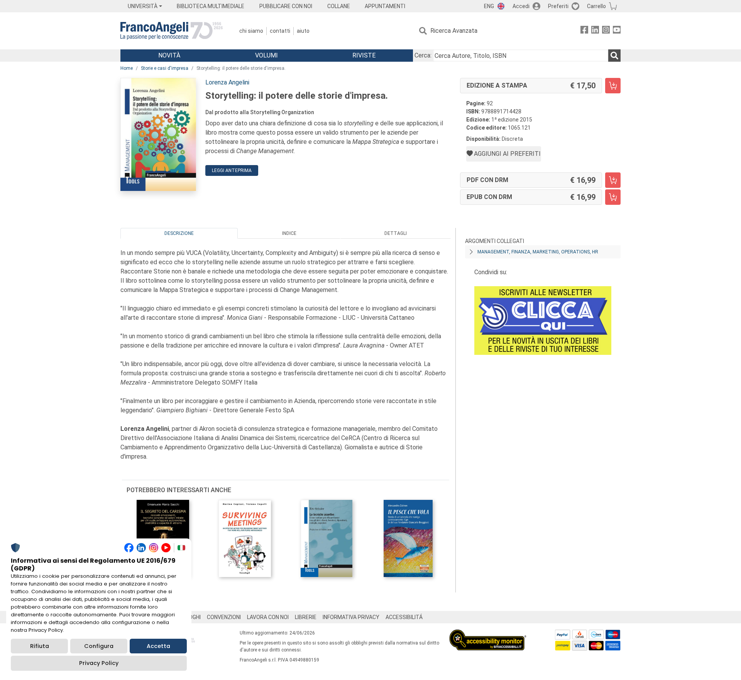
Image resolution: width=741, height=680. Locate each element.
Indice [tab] (289, 233)
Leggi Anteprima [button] (232, 170)
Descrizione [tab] (179, 233)
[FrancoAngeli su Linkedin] (595, 31)
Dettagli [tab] (395, 233)
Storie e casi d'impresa (164, 68)
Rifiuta (39, 646)
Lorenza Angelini (227, 82)
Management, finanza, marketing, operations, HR (537, 252)
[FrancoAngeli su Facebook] (584, 31)
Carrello (596, 6)
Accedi (521, 6)
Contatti (280, 31)
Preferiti (558, 6)
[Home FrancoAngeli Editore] (171, 30)
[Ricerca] (614, 55)
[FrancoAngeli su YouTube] (617, 31)
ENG (489, 6)
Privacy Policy (98, 663)
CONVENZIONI (224, 617)
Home (126, 68)
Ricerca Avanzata (453, 30)
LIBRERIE (305, 617)
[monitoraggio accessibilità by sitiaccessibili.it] (487, 634)
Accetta (158, 646)
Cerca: (422, 55)
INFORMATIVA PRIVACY (351, 617)
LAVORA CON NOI (268, 617)
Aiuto (303, 31)
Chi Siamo (251, 31)
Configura (98, 646)
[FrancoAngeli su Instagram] (606, 31)
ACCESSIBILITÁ (404, 617)
